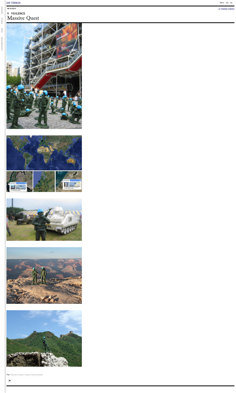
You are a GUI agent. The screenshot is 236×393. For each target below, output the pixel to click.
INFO (222, 3)
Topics (2, 21)
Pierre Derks (227, 9)
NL (231, 3)
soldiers (20, 374)
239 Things (13, 2)
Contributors (2, 44)
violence (27, 374)
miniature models (37, 374)
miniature (14, 374)
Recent (2, 10)
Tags (2, 30)
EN (227, 3)
